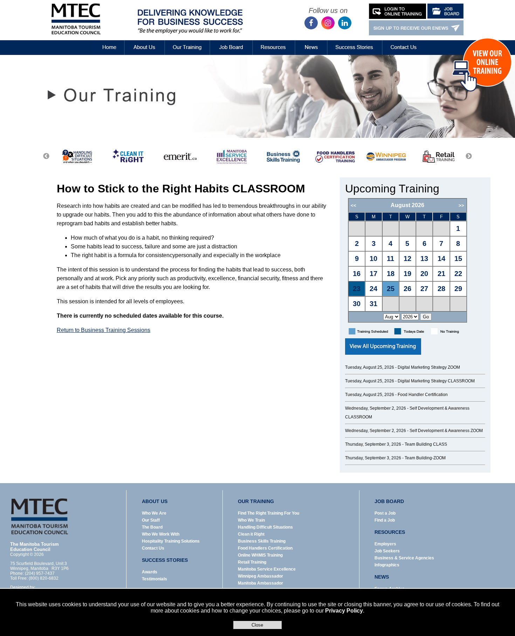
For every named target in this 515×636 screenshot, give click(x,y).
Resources (274, 42)
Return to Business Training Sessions (103, 330)
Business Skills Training (262, 541)
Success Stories (355, 42)
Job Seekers (387, 551)
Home (103, 42)
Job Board (231, 42)
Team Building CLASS (426, 444)
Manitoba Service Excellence (267, 569)
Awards (149, 572)
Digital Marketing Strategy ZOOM (429, 367)
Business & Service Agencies (404, 558)
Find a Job (385, 520)
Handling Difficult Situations (265, 527)
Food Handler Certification (423, 394)
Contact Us (404, 42)
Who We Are (154, 513)
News (311, 42)
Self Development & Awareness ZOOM (446, 430)
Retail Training (252, 562)
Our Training (187, 42)
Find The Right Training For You (268, 513)
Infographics (387, 565)
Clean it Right (251, 534)
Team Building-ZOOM (425, 457)
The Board (152, 527)
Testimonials (154, 579)
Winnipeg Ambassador (260, 576)
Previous (46, 156)
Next (468, 156)
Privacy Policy (344, 611)
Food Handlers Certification (265, 548)
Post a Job (385, 513)
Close (257, 625)
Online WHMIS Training (260, 555)
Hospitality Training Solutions (171, 541)
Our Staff (151, 520)
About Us (144, 42)
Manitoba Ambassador (260, 583)
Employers (385, 544)
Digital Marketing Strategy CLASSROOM (436, 381)
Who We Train (251, 520)
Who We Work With (160, 534)
